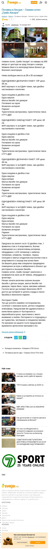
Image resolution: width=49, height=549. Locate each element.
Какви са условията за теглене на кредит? (30, 397)
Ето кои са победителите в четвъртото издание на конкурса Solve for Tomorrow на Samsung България (30, 432)
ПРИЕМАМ (37, 542)
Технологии (6, 515)
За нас (4, 528)
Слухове (5, 508)
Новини (4, 506)
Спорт (4, 511)
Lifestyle (5, 513)
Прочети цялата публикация (12, 332)
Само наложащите (22, 542)
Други (11, 16)
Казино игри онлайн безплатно (13, 520)
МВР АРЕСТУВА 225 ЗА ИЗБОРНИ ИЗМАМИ (30, 408)
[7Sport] (24, 461)
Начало (4, 16)
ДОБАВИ (34, 2)
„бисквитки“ (30, 537)
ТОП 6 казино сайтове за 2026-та (30, 385)
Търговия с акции (8, 522)
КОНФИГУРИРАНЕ (29, 545)
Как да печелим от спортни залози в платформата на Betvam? (31, 419)
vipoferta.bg (14, 25)
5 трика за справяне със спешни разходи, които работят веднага (30, 375)
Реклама (5, 530)
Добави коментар (41, 19)
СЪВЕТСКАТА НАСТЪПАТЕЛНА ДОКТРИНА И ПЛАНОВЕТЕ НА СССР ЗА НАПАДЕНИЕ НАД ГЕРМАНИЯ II (31, 442)
